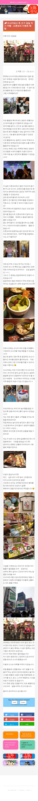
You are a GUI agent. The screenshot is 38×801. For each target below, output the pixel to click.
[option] (19, 9)
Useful (14, 702)
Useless (23, 702)
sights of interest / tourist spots (26, 745)
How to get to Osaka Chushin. (26, 735)
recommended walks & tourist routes (10, 745)
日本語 (13, 36)
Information (9, 734)
